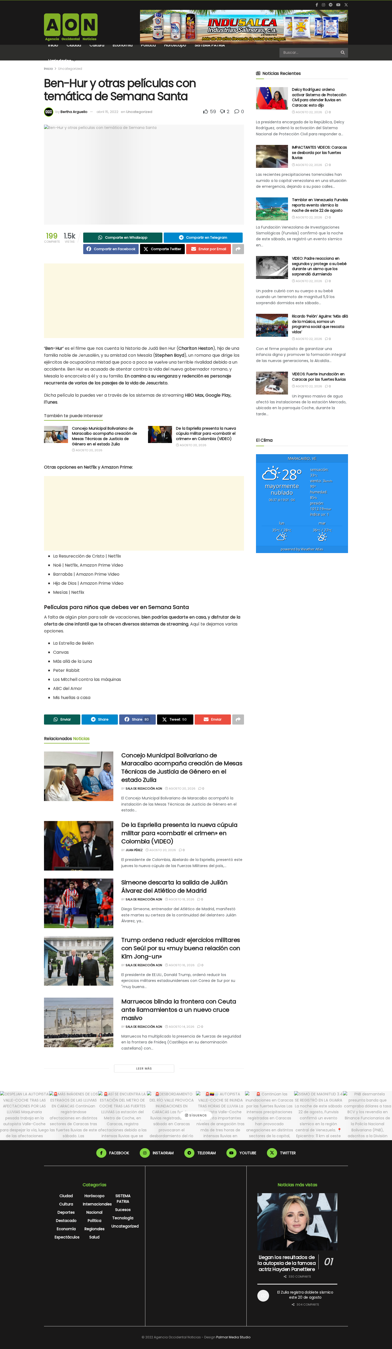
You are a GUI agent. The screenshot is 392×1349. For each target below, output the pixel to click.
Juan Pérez (134, 850)
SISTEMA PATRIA (210, 45)
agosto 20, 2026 (88, 450)
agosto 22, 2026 (308, 112)
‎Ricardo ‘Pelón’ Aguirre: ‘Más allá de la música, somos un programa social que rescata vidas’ (320, 324)
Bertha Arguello (74, 111)
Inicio (53, 45)
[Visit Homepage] (71, 27)
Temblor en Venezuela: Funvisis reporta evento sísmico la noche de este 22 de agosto (320, 205)
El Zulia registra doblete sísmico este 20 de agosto (305, 1295)
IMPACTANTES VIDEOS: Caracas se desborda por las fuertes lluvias (319, 152)
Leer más (144, 1068)
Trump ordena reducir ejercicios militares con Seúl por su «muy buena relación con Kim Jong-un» (180, 948)
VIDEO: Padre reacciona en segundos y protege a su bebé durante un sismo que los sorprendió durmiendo (319, 266)
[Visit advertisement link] (244, 27)
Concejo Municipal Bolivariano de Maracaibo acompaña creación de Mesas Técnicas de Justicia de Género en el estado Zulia (104, 436)
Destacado (66, 1220)
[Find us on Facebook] (317, 5)
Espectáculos (67, 1237)
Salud (94, 1237)
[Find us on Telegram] (331, 5)
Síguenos (197, 1115)
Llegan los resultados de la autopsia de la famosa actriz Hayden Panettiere (286, 1263)
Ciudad (74, 45)
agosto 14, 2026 (181, 1027)
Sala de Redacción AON (144, 788)
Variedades (59, 60)
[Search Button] (343, 53)
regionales (95, 1229)
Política (148, 45)
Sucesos (123, 1209)
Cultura (97, 45)
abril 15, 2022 (107, 111)
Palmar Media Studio (233, 1337)
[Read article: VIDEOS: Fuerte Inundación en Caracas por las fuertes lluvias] (272, 383)
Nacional (94, 1212)
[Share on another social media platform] (238, 249)
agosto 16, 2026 (181, 965)
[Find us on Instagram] (323, 5)
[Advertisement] (144, 300)
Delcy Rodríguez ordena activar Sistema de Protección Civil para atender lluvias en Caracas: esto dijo (319, 97)
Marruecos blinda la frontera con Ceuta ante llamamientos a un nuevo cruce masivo (178, 1009)
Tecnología (122, 1218)
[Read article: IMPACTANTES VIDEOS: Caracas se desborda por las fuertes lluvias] (272, 156)
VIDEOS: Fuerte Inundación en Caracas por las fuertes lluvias (319, 376)
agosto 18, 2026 (181, 899)
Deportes (66, 1212)
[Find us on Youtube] (338, 5)
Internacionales (97, 1204)
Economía (123, 45)
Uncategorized (70, 68)
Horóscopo (175, 45)
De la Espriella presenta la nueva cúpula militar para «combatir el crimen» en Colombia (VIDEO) (206, 433)
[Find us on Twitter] (346, 5)
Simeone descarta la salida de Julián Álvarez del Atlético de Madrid (174, 886)
